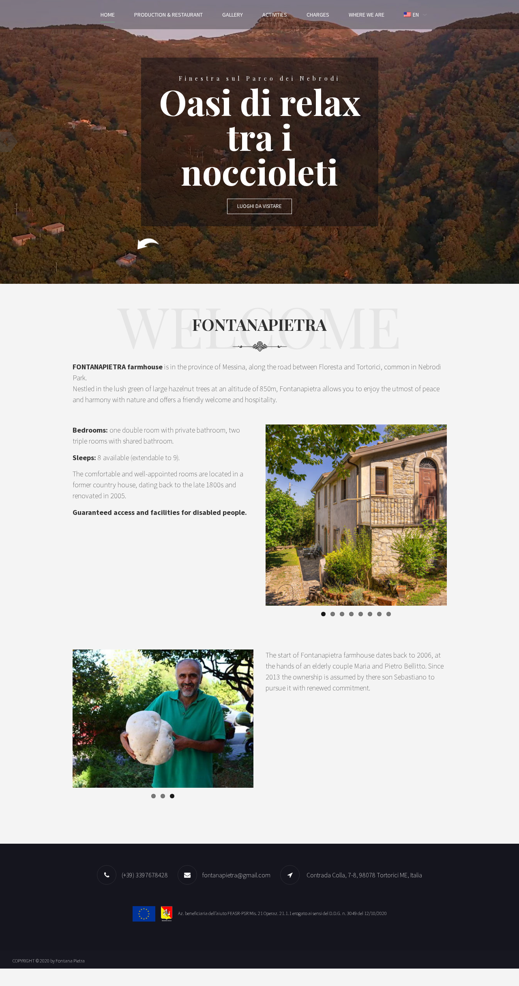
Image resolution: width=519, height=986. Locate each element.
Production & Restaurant (168, 14)
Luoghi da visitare (259, 206)
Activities (274, 14)
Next (459, 515)
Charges (318, 14)
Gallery (232, 14)
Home (108, 14)
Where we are (366, 14)
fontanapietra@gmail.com (236, 875)
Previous (253, 515)
